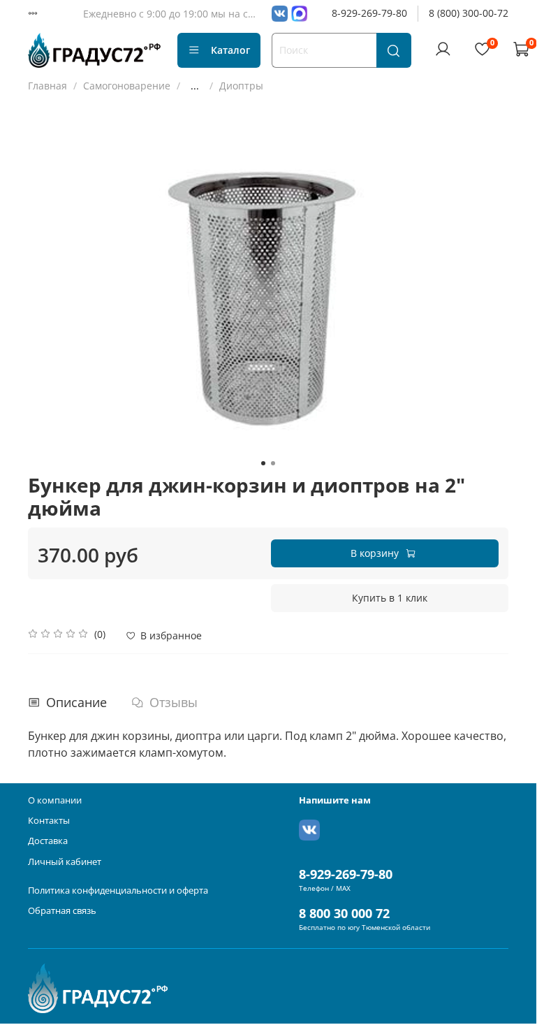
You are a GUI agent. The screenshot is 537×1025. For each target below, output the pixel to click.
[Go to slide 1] (263, 463)
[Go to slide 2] (273, 463)
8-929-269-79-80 (369, 13)
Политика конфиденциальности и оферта (118, 890)
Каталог (230, 50)
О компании (55, 800)
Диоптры (241, 85)
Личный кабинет (64, 862)
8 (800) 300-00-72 (468, 13)
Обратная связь (62, 911)
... (195, 86)
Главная (47, 85)
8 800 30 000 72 (344, 913)
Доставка (48, 841)
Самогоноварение (126, 85)
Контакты (49, 821)
